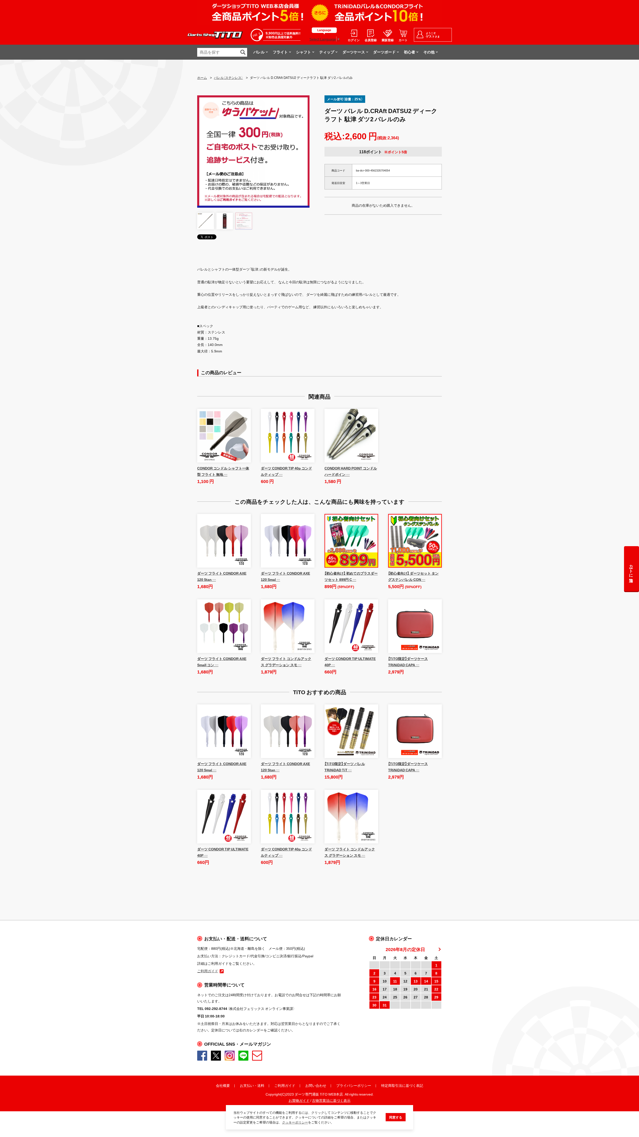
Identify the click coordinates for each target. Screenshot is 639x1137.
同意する (395, 1117)
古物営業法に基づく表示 (331, 1100)
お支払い (247, 1085)
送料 (260, 1085)
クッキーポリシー (295, 1122)
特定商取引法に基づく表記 (402, 1085)
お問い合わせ (315, 1085)
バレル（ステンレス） (228, 77)
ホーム (202, 77)
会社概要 (223, 1085)
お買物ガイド (299, 1100)
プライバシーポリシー (353, 1085)
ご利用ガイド (284, 1085)
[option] (253, 151)
